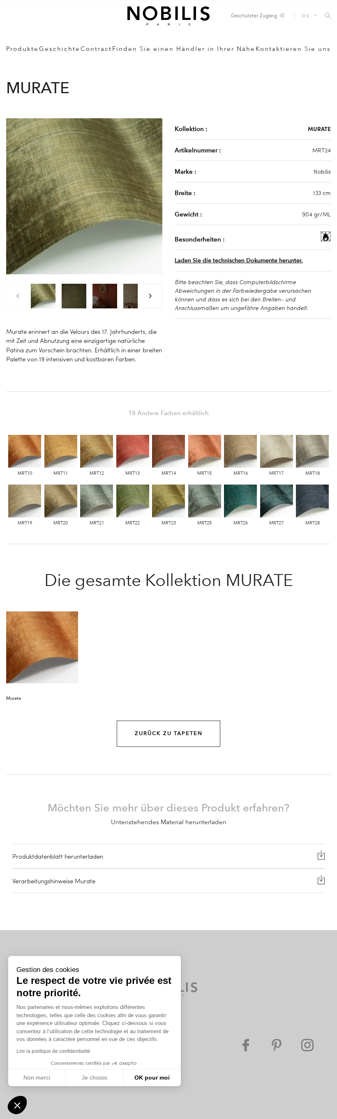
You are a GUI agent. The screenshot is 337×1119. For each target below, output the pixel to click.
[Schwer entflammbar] (326, 239)
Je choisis (94, 1077)
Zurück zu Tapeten (169, 733)
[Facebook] (246, 1045)
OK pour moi (152, 1077)
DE (306, 15)
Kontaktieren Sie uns (293, 49)
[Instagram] (307, 1045)
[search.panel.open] (328, 16)
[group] (43, 296)
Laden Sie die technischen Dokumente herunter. (239, 260)
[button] (17, 1105)
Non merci (36, 1077)
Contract (96, 49)
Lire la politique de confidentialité (53, 1051)
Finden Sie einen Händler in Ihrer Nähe (183, 49)
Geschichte (59, 49)
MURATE (319, 128)
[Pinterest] (276, 1045)
